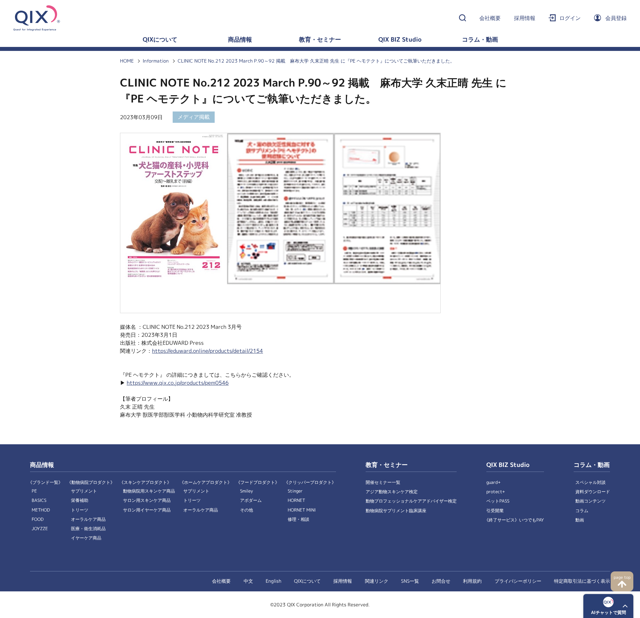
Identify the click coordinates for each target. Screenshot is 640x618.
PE (34, 491)
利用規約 (472, 581)
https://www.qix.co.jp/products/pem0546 (178, 383)
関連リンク (376, 581)
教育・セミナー (320, 39)
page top (622, 577)
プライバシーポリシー (518, 581)
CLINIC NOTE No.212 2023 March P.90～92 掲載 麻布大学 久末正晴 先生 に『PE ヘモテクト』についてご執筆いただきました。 (316, 61)
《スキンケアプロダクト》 (145, 482)
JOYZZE (40, 528)
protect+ (495, 491)
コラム (581, 510)
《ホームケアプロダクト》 (206, 482)
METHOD (41, 510)
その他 (246, 510)
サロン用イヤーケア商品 (147, 510)
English (273, 581)
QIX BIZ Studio (400, 39)
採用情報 (524, 18)
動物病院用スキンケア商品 (149, 491)
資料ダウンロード (592, 491)
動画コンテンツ (590, 501)
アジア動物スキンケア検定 (392, 491)
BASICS (39, 500)
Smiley (246, 491)
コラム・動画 (480, 39)
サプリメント (84, 491)
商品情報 (240, 39)
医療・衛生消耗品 (88, 528)
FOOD (38, 519)
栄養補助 (79, 500)
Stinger (295, 491)
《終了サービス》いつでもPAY (514, 519)
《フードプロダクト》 (257, 482)
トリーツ (79, 510)
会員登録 (616, 18)
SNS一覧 (410, 581)
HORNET (296, 500)
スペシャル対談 (590, 482)
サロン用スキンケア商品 (147, 500)
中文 (248, 581)
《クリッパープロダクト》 (310, 482)
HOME (127, 61)
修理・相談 (298, 519)
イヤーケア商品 (86, 537)
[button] (608, 606)
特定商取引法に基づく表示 (582, 581)
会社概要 (490, 18)
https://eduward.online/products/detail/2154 (207, 351)
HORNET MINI (302, 510)
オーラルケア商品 (88, 519)
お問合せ (441, 581)
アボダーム (251, 500)
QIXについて (160, 39)
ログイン (570, 18)
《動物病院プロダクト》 (91, 482)
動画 (579, 519)
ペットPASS (497, 501)
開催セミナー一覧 (383, 482)
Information (156, 61)
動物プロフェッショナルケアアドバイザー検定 (411, 501)
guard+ (493, 482)
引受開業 (495, 510)
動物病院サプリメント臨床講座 (396, 510)
